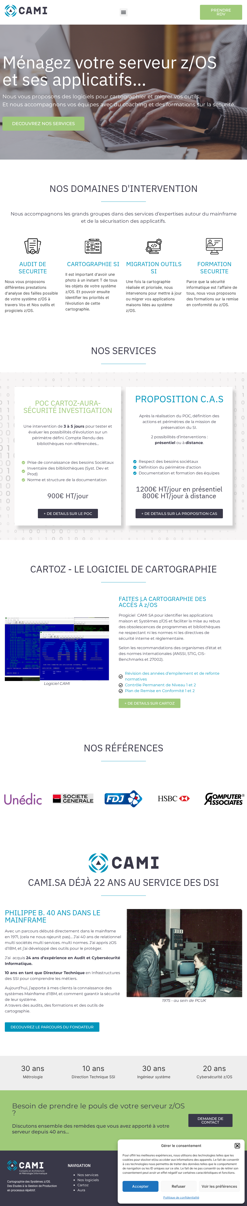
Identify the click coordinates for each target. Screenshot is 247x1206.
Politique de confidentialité (181, 1197)
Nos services (87, 1175)
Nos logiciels (88, 1180)
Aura (81, 1190)
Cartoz (83, 1185)
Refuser (178, 1186)
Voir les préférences (219, 1186)
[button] (237, 1145)
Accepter (140, 1186)
